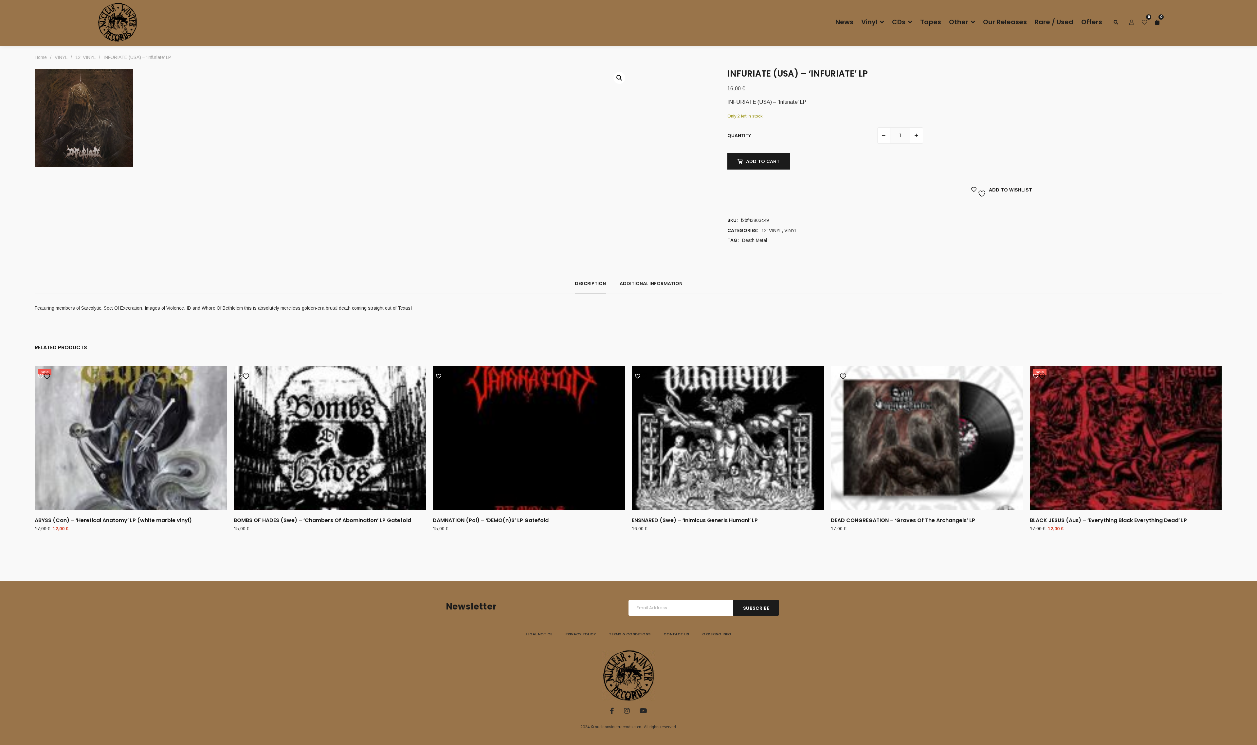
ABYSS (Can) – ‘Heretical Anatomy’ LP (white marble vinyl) (113, 520)
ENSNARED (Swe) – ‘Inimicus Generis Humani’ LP (695, 520)
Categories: (742, 230)
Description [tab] (590, 283)
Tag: (733, 240)
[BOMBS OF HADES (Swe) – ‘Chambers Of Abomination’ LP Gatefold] (330, 438)
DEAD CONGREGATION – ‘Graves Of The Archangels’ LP (903, 520)
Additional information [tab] (651, 283)
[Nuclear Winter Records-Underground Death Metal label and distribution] (117, 22)
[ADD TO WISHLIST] (975, 187)
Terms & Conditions (629, 634)
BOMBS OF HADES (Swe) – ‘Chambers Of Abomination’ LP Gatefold (322, 520)
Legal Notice (539, 634)
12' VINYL (771, 230)
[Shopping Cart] (1157, 22)
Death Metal (754, 240)
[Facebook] (612, 711)
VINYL (790, 230)
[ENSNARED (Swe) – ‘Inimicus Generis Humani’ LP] (728, 438)
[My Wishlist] (1144, 22)
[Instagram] (627, 711)
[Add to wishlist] (45, 376)
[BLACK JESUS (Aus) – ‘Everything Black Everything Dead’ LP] (1126, 438)
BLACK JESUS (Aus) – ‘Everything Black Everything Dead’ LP (1108, 520)
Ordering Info (716, 634)
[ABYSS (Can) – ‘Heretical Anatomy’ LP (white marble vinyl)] (131, 438)
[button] (619, 78)
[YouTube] (643, 711)
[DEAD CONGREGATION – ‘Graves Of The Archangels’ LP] (927, 438)
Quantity (739, 135)
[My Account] (1131, 22)
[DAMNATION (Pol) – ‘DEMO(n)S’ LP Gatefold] (529, 438)
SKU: (732, 220)
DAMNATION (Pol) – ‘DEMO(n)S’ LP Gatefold (491, 520)
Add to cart (763, 161)
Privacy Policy (580, 634)
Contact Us (676, 634)
